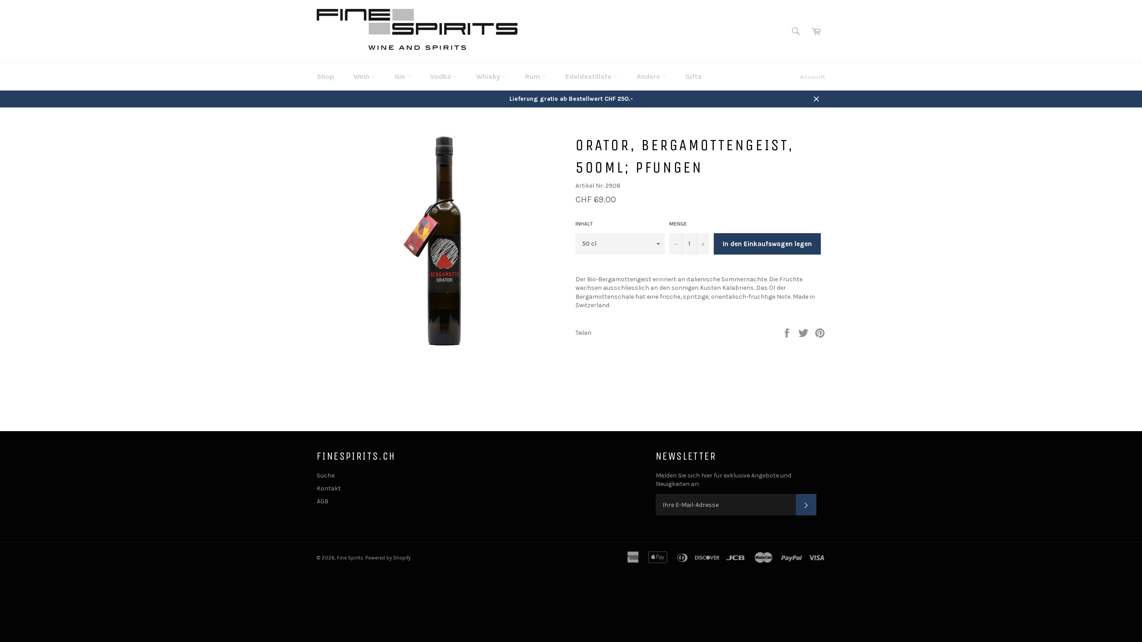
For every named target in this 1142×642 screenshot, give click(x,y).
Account (812, 77)
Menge (678, 224)
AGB (322, 501)
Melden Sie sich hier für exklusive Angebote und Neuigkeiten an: (723, 480)
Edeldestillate (589, 76)
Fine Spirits (350, 558)
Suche (326, 475)
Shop (325, 76)
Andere (649, 76)
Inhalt (584, 224)
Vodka (441, 76)
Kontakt (329, 488)
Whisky (489, 76)
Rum (533, 76)
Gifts (693, 76)
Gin (400, 76)
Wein (362, 76)
